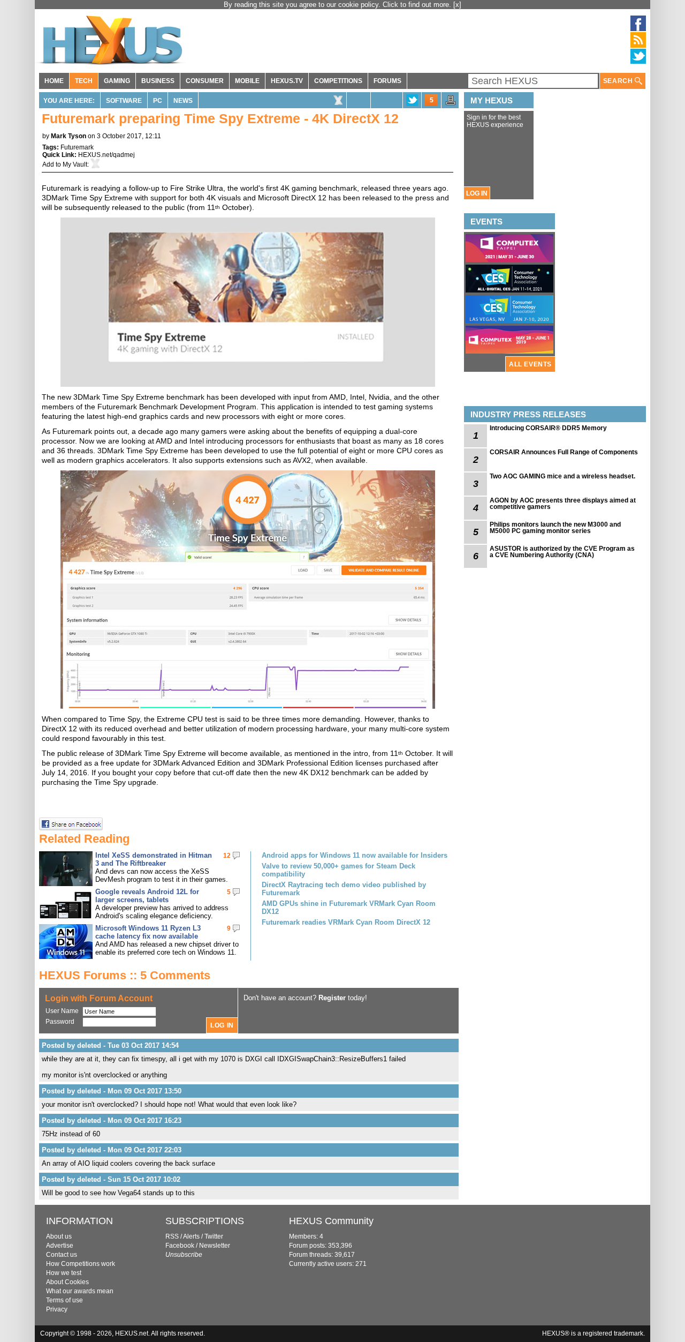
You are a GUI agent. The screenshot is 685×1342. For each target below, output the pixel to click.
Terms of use (64, 1300)
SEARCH (619, 81)
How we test (63, 1273)
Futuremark (77, 147)
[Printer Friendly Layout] (450, 103)
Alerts (191, 1236)
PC (157, 100)
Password (59, 1021)
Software (124, 100)
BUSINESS (157, 81)
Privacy (56, 1309)
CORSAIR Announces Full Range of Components (564, 452)
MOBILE (247, 81)
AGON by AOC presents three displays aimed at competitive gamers (563, 503)
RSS (172, 1236)
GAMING (117, 81)
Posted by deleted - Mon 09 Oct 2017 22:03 (111, 1150)
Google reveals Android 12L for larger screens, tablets (147, 896)
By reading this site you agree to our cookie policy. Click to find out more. (338, 5)
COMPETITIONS (338, 81)
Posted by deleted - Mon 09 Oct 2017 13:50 (111, 1091)
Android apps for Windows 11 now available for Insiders (354, 855)
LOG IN (477, 193)
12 (227, 855)
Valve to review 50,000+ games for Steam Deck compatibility (338, 870)
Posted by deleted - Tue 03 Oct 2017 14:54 (110, 1045)
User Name (62, 1011)
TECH (84, 81)
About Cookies (67, 1282)
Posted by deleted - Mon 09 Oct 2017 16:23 (111, 1120)
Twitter (213, 1236)
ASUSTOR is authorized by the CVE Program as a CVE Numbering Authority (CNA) (562, 551)
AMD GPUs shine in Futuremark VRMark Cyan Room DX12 (349, 907)
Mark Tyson (68, 136)
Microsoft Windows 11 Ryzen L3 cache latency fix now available (148, 932)
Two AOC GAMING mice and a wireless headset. (562, 476)
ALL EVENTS (530, 364)
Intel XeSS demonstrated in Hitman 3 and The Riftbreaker (153, 859)
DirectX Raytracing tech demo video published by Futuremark (344, 889)
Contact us (61, 1254)
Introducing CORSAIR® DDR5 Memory (548, 428)
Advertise (59, 1245)
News (183, 100)
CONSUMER (205, 81)
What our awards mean (79, 1291)
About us (59, 1236)
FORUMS (387, 81)
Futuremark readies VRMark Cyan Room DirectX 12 (346, 922)
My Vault (75, 164)
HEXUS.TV (287, 81)
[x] (457, 5)
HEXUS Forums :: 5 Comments (124, 975)
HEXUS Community (331, 1221)
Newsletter (214, 1245)
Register (332, 998)
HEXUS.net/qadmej (106, 155)
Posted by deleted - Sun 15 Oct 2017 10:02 (111, 1179)
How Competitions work (80, 1264)
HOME (54, 81)
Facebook (179, 1245)
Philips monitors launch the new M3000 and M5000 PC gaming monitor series (555, 527)
